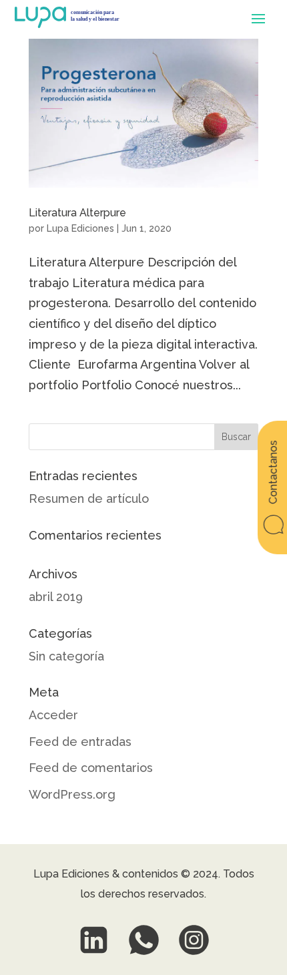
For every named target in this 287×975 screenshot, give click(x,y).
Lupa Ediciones (80, 228)
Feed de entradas (80, 742)
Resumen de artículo (89, 499)
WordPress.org (72, 794)
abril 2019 (56, 597)
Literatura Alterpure (77, 212)
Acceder (53, 715)
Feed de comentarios (91, 768)
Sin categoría (66, 656)
